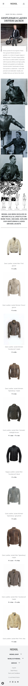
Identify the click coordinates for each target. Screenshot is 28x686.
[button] (21, 654)
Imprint (14, 668)
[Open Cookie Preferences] (2, 684)
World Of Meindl (14, 658)
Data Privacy (14, 670)
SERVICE (14, 663)
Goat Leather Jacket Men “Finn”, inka (14, 638)
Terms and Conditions (14, 673)
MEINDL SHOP (14, 654)
